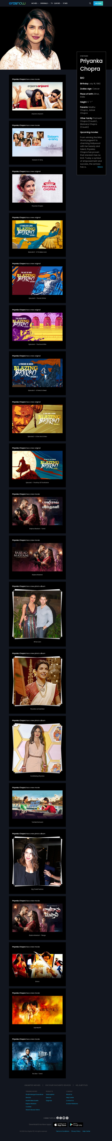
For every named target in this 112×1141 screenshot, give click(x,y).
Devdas (28, 1097)
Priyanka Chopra (19, 79)
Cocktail (28, 1107)
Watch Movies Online (33, 1110)
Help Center (70, 1097)
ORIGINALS (44, 3)
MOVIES (35, 3)
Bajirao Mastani (31, 1104)
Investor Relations (72, 1104)
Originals (49, 1100)
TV (52, 3)
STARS (65, 3)
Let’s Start (98, 3)
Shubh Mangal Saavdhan (34, 1094)
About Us (69, 1094)
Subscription (50, 1094)
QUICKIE (57, 3)
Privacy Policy (75, 1131)
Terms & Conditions (62, 1131)
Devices (48, 1097)
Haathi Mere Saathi (32, 1100)
